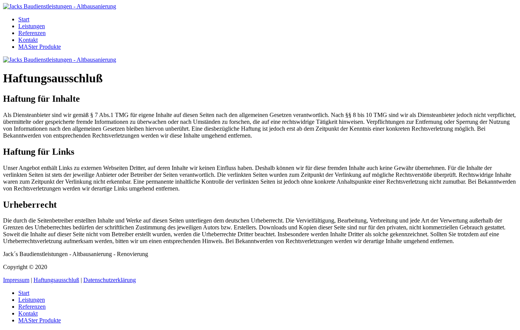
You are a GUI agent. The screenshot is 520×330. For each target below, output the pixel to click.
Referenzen (32, 33)
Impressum (16, 280)
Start (23, 19)
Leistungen (31, 26)
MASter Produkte (39, 46)
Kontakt (28, 40)
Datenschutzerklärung (109, 280)
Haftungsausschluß (56, 280)
